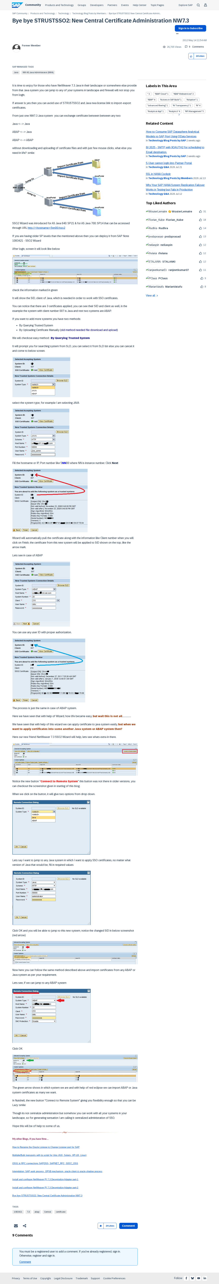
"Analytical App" (154, 111)
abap (37, 1212)
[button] (191, 56)
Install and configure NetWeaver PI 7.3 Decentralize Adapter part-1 (45, 1179)
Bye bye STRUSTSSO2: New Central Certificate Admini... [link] (134, 13)
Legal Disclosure (63, 1278)
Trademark (82, 1278)
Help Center (139, 5)
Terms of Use (30, 1278)
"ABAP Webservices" (182, 94)
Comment (25, 1261)
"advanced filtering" (156, 105)
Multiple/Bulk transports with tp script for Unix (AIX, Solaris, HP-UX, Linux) (49, 1155)
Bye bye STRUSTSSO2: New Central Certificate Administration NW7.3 (100, 21)
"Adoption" (191, 100)
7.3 (28, 1212)
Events (125, 5)
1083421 (18, 1212)
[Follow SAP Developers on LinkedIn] (204, 1278)
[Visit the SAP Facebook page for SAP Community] (186, 1278)
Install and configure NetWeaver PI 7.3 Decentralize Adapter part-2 (45, 1187)
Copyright (45, 1278)
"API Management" (193, 111)
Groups (82, 5)
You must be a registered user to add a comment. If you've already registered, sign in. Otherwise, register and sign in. (69, 1253)
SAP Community (19, 13)
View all (150, 295)
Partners (112, 5)
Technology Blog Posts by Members (89, 13)
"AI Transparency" (181, 105)
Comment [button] (128, 1225)
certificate (60, 1212)
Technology (63, 13)
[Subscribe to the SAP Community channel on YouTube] (198, 1278)
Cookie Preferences (114, 1278)
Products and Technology (59, 5)
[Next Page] (178, 114)
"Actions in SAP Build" (170, 100)
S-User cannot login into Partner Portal (169, 163)
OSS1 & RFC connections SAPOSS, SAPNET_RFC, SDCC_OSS (45, 1163)
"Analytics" (173, 111)
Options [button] (176, 34)
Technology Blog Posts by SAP (167, 140)
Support (95, 1278)
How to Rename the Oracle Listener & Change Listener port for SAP (46, 1147)
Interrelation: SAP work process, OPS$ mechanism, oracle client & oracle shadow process (57, 1171)
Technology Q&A (158, 167)
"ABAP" (150, 100)
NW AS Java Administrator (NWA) (38, 72)
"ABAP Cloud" (161, 94)
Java (16, 72)
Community (33, 4)
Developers (97, 5)
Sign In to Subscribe (190, 28)
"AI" (197, 105)
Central (47, 1212)
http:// (31, 227)
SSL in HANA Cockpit (158, 174)
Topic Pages (157, 5)
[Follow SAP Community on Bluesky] (192, 1278)
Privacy (16, 1278)
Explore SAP (186, 5)
